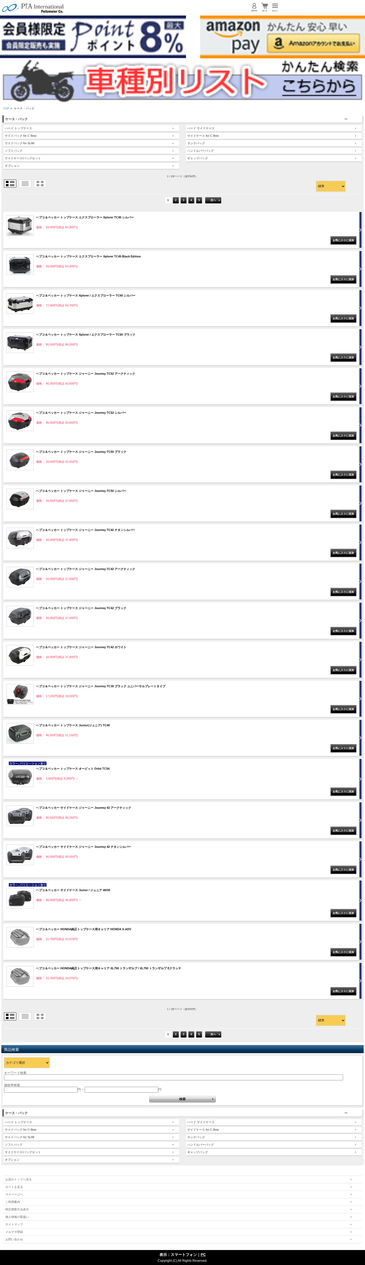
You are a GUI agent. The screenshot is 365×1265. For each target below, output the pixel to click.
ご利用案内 (12, 1201)
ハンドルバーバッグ (200, 150)
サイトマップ (14, 1224)
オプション (12, 165)
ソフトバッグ (13, 150)
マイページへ (14, 1194)
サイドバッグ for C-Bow (20, 135)
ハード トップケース (18, 128)
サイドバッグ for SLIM (19, 143)
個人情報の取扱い (17, 1216)
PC (203, 1254)
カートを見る (14, 1186)
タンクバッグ (196, 143)
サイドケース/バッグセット (23, 158)
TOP (6, 108)
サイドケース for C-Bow (203, 135)
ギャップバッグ (197, 158)
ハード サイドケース (201, 128)
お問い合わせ (14, 1239)
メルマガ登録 (14, 1231)
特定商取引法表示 (17, 1209)
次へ (213, 200)
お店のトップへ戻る (18, 1179)
